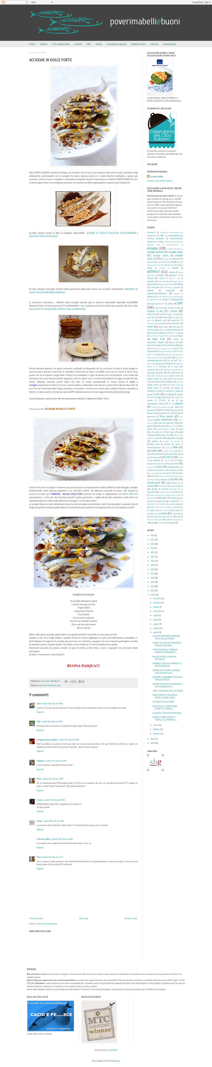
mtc (158, 394)
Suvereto (161, 492)
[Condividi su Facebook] (80, 681)
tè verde (166, 495)
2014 (153, 586)
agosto (156, 615)
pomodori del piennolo (171, 441)
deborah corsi (160, 320)
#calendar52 (151, 232)
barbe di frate (174, 278)
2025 (153, 539)
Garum (158, 348)
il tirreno (159, 358)
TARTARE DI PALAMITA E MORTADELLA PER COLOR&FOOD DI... (168, 685)
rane (165, 460)
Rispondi (40, 712)
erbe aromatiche (172, 323)
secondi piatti (56, 685)
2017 (153, 573)
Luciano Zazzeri (174, 375)
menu (179, 382)
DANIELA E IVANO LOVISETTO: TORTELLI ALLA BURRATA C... (165, 718)
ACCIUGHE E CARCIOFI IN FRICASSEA (167, 713)
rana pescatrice (154, 460)
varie (149, 513)
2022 (153, 552)
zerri (159, 523)
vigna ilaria (162, 516)
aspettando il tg (174, 275)
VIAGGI (152, 516)
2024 (153, 544)
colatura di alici (155, 311)
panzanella (176, 410)
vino (178, 516)
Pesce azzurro (166, 416)
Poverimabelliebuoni (154, 447)
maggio (156, 628)
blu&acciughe (151, 284)
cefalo (170, 303)
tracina (152, 501)
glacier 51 (150, 354)
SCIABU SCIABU (153, 480)
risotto (159, 466)
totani (181, 498)
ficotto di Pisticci (164, 336)
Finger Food (158, 339)
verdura (155, 514)
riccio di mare (159, 463)
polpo (181, 438)
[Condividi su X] (77, 681)
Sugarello (151, 492)
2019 (153, 565)
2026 (153, 535)
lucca (164, 376)
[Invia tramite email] (71, 681)
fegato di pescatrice (173, 329)
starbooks (154, 489)
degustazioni (175, 320)
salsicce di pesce (164, 470)
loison (149, 375)
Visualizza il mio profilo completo (160, 180)
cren (173, 314)
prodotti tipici (167, 451)
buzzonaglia (155, 287)
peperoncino (151, 416)
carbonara (150, 296)
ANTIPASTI (153, 271)
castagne (165, 299)
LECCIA (160, 369)
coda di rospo (175, 308)
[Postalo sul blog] (74, 681)
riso (176, 463)
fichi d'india (153, 336)
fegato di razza (165, 333)
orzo (170, 404)
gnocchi (158, 354)
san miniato (153, 473)
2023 (153, 548)
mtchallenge (169, 394)
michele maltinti (153, 385)
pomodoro (167, 444)
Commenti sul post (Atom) (47, 923)
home (32, 43)
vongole (178, 520)
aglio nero (150, 262)
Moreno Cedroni (153, 388)
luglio (155, 619)
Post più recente (36, 918)
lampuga (159, 363)
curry (174, 317)
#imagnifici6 (151, 235)
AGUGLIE (166, 262)
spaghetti (172, 486)
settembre (157, 611)
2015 (153, 582)
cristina (43, 43)
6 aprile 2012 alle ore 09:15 (51, 721)
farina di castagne (153, 329)
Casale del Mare (154, 299)
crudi (157, 317)
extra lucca (163, 326)
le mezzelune (161, 366)
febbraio (156, 729)
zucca (165, 522)
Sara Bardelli (112, 1050)
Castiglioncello (177, 299)
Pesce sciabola (161, 426)
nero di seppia (155, 397)
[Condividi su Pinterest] (83, 681)
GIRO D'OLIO (177, 351)
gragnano (177, 354)
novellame (177, 397)
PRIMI (175, 447)
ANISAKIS (175, 268)
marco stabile (168, 379)
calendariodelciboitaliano (157, 293)
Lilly (38, 721)
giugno (156, 623)
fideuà (174, 336)
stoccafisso (165, 489)
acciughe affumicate (173, 249)
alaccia (178, 262)
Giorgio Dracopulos (165, 351)
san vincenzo (164, 473)
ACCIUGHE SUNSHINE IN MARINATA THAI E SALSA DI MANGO (166, 637)
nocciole (168, 397)
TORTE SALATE (171, 498)
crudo (165, 317)
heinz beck (150, 358)
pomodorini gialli (153, 444)
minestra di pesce (175, 385)
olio (173, 400)
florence (171, 342)
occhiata (150, 400)
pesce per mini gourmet (164, 422)
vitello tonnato (167, 519)
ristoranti (171, 467)
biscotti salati (176, 281)
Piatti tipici (169, 432)
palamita (179, 403)
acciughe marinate (155, 252)
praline (167, 448)
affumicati (176, 258)
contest (78, 43)
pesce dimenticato (164, 419)
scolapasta (164, 479)
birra (167, 281)
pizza (157, 438)
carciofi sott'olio (161, 297)
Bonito (170, 284)
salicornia (152, 470)
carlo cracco (171, 297)
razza (172, 460)
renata (40, 799)
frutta (172, 345)
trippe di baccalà (170, 501)
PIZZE (164, 438)
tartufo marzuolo (155, 495)
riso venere (150, 467)
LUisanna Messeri (153, 379)
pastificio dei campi (168, 413)
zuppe (171, 522)
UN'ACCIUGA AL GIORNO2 (163, 507)
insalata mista (138, 43)
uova (174, 507)
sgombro (150, 485)
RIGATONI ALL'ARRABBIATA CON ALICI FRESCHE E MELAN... (167, 678)
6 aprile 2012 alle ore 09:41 (68, 739)
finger (180, 335)
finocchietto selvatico (155, 342)
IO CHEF (178, 358)
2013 (153, 590)
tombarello (150, 498)
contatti (154, 43)
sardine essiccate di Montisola (167, 476)
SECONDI (174, 479)
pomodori (155, 441)
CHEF (180, 303)
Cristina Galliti (156, 176)
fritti (165, 345)
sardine (153, 476)
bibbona (160, 281)
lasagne (178, 364)
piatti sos (158, 432)
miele (164, 385)
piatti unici (164, 435)
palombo (164, 407)
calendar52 (170, 290)
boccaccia (162, 284)
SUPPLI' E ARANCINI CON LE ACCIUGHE (168, 690)
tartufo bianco (178, 492)
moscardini (166, 388)
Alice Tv (156, 265)
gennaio (156, 733)
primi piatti (152, 450)
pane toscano (175, 407)
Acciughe (41, 685)
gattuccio (166, 348)
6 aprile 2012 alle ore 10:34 (56, 760)
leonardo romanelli (155, 372)
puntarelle (158, 454)
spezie (180, 485)
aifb (172, 261)
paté (179, 413)
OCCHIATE (162, 400)
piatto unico (177, 435)
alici (162, 265)
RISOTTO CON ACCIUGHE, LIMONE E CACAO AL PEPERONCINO (61, 308)
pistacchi (150, 438)
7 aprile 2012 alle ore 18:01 (53, 821)
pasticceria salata (153, 413)
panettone (150, 410)
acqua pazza (166, 259)
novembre (157, 602)
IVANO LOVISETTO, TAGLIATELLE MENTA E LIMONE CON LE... (165, 696)
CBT (162, 303)
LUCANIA (157, 376)
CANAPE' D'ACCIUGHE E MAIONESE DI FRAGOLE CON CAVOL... (167, 644)
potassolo (177, 444)
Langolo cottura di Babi (47, 739)
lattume (149, 367)
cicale (156, 308)
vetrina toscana (177, 513)
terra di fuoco (176, 495)
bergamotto (151, 281)
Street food (176, 489)
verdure (163, 513)
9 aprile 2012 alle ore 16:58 (61, 839)
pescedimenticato (162, 429)
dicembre (157, 598)
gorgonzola (168, 354)
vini (171, 516)
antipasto (172, 272)
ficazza (180, 333)
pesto (173, 429)
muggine (180, 394)
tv (171, 504)
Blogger (117, 1060)
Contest (173, 311)
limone (177, 372)
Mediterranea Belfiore (164, 381)
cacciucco (177, 287)
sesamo (178, 483)
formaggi (158, 345)
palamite (155, 407)
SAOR (173, 473)
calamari (150, 290)
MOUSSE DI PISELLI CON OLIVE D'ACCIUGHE (164, 658)
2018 (153, 569)
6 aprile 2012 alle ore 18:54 (54, 799)
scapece (180, 476)
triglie (159, 501)
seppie (168, 482)
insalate (168, 357)
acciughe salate (176, 252)
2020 (153, 560)
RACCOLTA (47, 685)
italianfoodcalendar (154, 360)
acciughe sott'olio (160, 255)
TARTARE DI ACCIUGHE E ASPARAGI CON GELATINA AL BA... (166, 671)
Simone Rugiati (162, 486)
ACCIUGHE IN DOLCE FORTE (163, 701)
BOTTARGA (178, 284)
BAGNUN (162, 278)
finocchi (176, 339)
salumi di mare (177, 470)
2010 (153, 743)
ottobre (156, 607)
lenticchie (177, 370)
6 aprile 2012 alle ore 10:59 (52, 778)
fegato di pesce (152, 333)
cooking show (151, 314)
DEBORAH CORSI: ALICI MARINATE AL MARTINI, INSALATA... (167, 664)
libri (89, 43)
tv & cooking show (61, 43)
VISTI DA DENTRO (153, 520)
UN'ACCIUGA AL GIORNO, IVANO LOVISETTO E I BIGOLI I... (165, 707)
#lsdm (162, 235)
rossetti (181, 467)
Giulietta (41, 760)
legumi (169, 370)
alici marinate (172, 265)
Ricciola (169, 463)
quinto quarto (170, 454)
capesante (177, 293)
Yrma (39, 778)
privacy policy (169, 43)
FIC (175, 333)
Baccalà (150, 278)
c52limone (167, 287)
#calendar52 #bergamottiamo (170, 232)
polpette (173, 438)
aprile (155, 632)
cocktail (164, 308)
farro (163, 330)
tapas (168, 492)
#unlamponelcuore (173, 245)
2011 (153, 738)
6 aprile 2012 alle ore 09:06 (52, 703)
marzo (155, 725)
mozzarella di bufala (154, 391)
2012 (153, 594)
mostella (177, 388)
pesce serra (172, 426)
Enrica (39, 821)
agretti (159, 262)
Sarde (180, 473)
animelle (162, 268)
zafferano (151, 522)
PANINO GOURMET (163, 410)
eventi (99, 43)
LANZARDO (169, 363)
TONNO (159, 498)
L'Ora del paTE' (172, 360)
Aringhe (160, 275)
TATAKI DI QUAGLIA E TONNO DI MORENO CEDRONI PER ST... (165, 651)
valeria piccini (175, 510)
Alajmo (149, 265)
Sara (39, 703)
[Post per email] (66, 681)
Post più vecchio (130, 918)
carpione (180, 297)
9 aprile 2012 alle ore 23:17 (52, 857)
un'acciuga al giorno (116, 43)
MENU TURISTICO (130, 493)
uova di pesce (163, 510)
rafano (181, 457)
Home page (83, 918)
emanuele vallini (152, 323)
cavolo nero (154, 303)
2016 (153, 577)
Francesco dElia (43, 839)
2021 (153, 556)
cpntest (167, 314)
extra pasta (176, 327)
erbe (161, 323)
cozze (161, 314)
